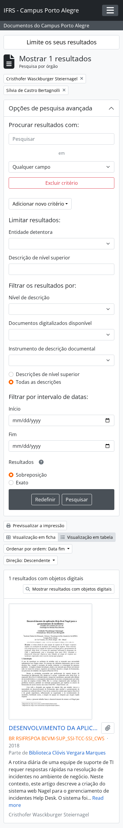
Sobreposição (31, 475)
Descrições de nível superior (48, 374)
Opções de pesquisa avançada (50, 108)
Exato (22, 482)
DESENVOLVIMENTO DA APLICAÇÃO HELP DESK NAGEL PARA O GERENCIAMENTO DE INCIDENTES (54, 728)
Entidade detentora (31, 232)
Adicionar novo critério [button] (38, 204)
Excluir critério (61, 183)
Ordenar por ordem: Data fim (36, 549)
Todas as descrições (38, 382)
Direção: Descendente (28, 560)
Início (15, 409)
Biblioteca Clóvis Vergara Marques (67, 752)
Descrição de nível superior (39, 257)
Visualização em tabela (89, 537)
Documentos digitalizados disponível (50, 323)
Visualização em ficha (34, 537)
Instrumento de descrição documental (52, 348)
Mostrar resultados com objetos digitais (71, 589)
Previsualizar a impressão (38, 525)
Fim (13, 434)
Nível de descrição (29, 297)
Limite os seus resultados (62, 42)
